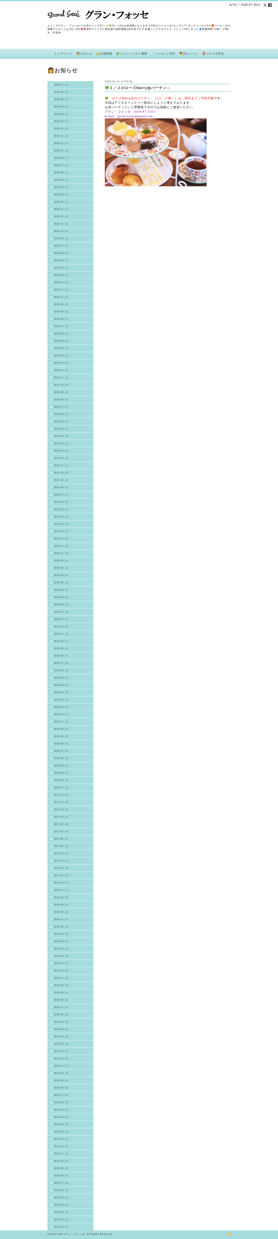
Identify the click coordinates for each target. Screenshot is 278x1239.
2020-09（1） (62, 568)
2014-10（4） (62, 1073)
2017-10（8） (62, 809)
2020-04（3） (62, 597)
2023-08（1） (62, 319)
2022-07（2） (62, 407)
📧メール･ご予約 (163, 53)
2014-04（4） (62, 1117)
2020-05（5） (62, 590)
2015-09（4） (62, 992)
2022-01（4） (62, 450)
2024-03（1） (62, 267)
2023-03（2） (62, 348)
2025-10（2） (62, 150)
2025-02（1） (62, 202)
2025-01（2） (62, 209)
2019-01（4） (62, 707)
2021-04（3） (62, 516)
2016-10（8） (62, 897)
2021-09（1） (62, 480)
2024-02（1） (62, 275)
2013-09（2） (62, 1168)
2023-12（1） (62, 289)
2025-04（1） (62, 187)
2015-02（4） (62, 1044)
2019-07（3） (62, 663)
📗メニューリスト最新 (131, 53)
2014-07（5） (62, 1095)
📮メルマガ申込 (213, 53)
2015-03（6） (62, 1036)
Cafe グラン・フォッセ (71, 1234)
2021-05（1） (62, 509)
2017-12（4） (62, 795)
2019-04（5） (62, 685)
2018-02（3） (62, 780)
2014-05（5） (62, 1109)
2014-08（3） (62, 1087)
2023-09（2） (62, 311)
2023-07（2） (62, 326)
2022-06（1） (62, 414)
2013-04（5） (62, 1205)
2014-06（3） (62, 1102)
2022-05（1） (62, 421)
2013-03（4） (62, 1212)
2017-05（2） (62, 846)
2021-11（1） (62, 465)
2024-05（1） (62, 260)
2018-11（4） (62, 721)
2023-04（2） (62, 341)
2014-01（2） (62, 1139)
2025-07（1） (62, 165)
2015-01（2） (62, 1051)
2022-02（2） (62, 443)
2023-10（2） (62, 304)
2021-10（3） (62, 472)
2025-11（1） (62, 143)
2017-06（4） (62, 839)
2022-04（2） (62, 429)
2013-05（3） (62, 1197)
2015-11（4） (62, 978)
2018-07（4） (62, 751)
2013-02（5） (62, 1219)
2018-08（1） (62, 743)
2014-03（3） (62, 1124)
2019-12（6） (62, 626)
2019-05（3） (62, 677)
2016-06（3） (62, 926)
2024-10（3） (62, 231)
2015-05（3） (62, 1022)
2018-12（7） (62, 714)
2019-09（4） (62, 648)
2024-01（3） (62, 282)
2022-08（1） (62, 399)
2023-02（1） (62, 355)
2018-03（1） (62, 773)
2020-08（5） (62, 575)
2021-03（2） (62, 524)
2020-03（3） (62, 604)
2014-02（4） (62, 1131)
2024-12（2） (62, 216)
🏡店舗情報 (104, 53)
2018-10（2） (62, 729)
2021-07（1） (62, 494)
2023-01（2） (62, 363)
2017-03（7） (62, 860)
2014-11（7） (62, 1065)
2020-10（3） (62, 560)
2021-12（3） (62, 458)
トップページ (63, 53)
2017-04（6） (62, 853)
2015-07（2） (62, 1007)
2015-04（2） (62, 1029)
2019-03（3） (62, 692)
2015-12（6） (62, 970)
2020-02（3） (62, 612)
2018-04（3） (62, 765)
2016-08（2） (62, 912)
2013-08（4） (62, 1175)
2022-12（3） (62, 370)
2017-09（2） (62, 817)
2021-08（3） (62, 487)
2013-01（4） (62, 1227)
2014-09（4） (62, 1080)
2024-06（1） (62, 253)
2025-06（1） (62, 172)
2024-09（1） (62, 238)
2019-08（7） (62, 655)
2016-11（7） (62, 890)
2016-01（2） (62, 963)
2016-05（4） (62, 934)
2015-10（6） (62, 985)
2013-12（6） (62, 1146)
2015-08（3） (62, 1000)
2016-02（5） (62, 956)
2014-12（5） (62, 1058)
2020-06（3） (62, 582)
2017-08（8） (62, 824)
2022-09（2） (62, 392)
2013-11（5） (62, 1153)
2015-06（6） (62, 1014)
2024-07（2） (62, 245)
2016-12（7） (62, 882)
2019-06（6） (62, 670)
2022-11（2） (62, 377)
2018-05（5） (62, 758)
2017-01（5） (62, 875)
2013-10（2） (62, 1161)
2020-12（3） (62, 546)
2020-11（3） (62, 553)
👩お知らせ (84, 53)
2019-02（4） (62, 699)
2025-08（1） (62, 158)
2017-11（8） (62, 802)
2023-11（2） (62, 297)
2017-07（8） (62, 831)
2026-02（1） (62, 121)
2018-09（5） (62, 736)
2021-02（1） (62, 531)
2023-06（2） (62, 333)
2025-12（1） (62, 136)
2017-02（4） (62, 868)
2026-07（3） (62, 84)
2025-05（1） (62, 180)
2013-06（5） (62, 1190)
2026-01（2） (62, 128)
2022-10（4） (62, 385)
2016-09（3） (62, 904)
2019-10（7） (62, 641)
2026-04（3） (62, 106)
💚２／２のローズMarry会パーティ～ (138, 88)
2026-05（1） (62, 99)
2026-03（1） (62, 114)
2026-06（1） (62, 92)
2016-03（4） (62, 948)
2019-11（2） (62, 634)
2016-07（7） (62, 919)
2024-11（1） (62, 223)
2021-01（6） (62, 538)
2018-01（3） (62, 787)
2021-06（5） (62, 502)
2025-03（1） (62, 194)
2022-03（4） (62, 436)
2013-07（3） (62, 1183)
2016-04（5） (62, 941)
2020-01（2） (62, 619)
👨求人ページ (188, 53)
